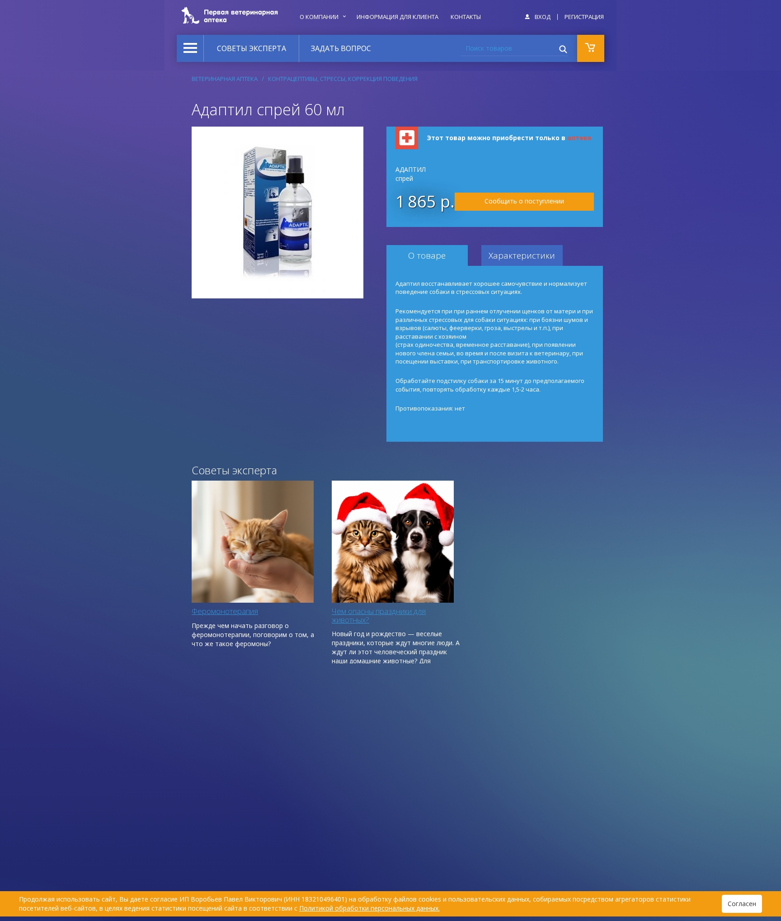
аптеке (579, 137)
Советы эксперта (251, 48)
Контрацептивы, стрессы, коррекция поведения (343, 79)
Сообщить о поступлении (524, 201)
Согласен (742, 903)
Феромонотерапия (225, 611)
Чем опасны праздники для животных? (379, 615)
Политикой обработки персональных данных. (369, 908)
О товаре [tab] (427, 255)
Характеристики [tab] (522, 255)
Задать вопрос (341, 48)
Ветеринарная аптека (225, 79)
